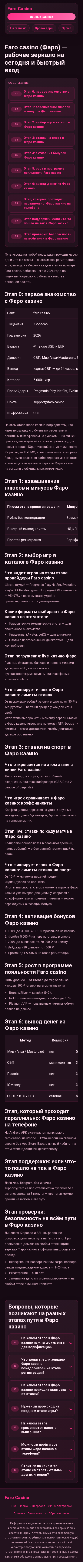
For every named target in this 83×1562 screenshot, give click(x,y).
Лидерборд (37, 1506)
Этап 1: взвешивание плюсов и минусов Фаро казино (47, 109)
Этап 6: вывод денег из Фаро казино (47, 186)
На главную (18, 28)
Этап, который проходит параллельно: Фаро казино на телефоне (47, 203)
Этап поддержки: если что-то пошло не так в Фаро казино (47, 221)
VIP (50, 1506)
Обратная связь (59, 1513)
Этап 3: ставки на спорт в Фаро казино (44, 140)
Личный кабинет (41, 16)
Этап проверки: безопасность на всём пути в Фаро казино (47, 236)
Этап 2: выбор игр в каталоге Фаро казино (47, 124)
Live (13, 1506)
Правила (19, 1513)
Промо (66, 28)
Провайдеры (44, 28)
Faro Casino (19, 8)
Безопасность (37, 1513)
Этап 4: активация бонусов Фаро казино (45, 155)
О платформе (63, 1506)
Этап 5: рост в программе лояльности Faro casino (44, 171)
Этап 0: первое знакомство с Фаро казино (47, 94)
